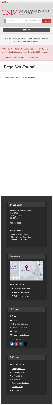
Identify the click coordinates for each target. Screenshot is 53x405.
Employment (17, 379)
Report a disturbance (21, 335)
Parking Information (21, 296)
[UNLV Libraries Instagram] (12, 344)
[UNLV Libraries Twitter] (25, 344)
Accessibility (16, 390)
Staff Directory (17, 376)
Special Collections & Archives (27, 41)
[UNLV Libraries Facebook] (21, 344)
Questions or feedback (20, 383)
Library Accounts (18, 368)
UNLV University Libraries (15, 38)
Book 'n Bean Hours (21, 292)
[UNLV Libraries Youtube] (16, 344)
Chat (15, 320)
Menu (26, 30)
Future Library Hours (22, 288)
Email (15, 331)
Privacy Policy (17, 386)
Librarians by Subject (20, 372)
